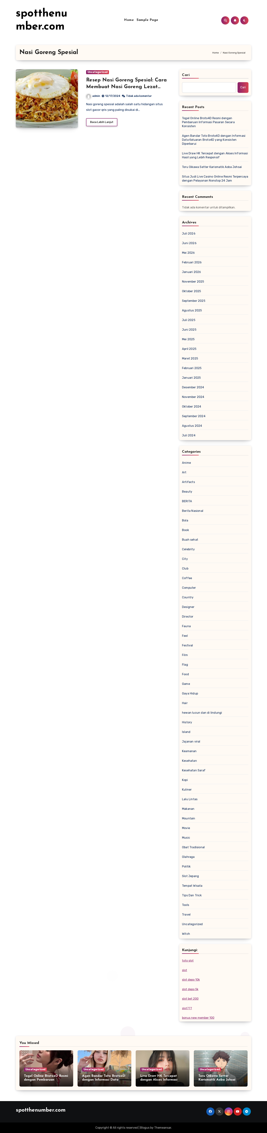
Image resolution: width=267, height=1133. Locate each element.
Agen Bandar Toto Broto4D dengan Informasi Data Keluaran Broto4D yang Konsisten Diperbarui (213, 139)
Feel (185, 636)
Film (185, 655)
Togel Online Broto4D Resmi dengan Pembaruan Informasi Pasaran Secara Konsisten (208, 122)
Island (186, 732)
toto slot (188, 960)
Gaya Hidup (190, 693)
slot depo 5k (190, 989)
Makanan (188, 809)
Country (187, 597)
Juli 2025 (188, 320)
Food (185, 674)
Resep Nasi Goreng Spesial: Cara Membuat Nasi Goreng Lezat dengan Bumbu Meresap (126, 87)
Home (129, 20)
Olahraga (188, 857)
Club (185, 568)
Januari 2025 (191, 377)
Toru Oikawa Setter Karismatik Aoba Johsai (212, 167)
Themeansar (162, 1127)
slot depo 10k (191, 979)
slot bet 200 (190, 998)
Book (185, 530)
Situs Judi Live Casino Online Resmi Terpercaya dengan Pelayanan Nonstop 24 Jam (215, 178)
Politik (186, 866)
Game (186, 684)
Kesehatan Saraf (193, 770)
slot (184, 970)
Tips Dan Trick (192, 895)
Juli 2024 (188, 435)
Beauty (187, 491)
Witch (186, 933)
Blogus (144, 1127)
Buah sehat (190, 539)
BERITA (187, 501)
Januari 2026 (191, 272)
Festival (187, 645)
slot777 (187, 1008)
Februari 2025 (192, 368)
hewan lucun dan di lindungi (202, 712)
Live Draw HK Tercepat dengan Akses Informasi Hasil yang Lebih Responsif (215, 155)
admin (96, 96)
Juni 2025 (189, 329)
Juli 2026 (188, 233)
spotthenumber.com (41, 1110)
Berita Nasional (192, 511)
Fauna (186, 626)
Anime (186, 462)
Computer (189, 587)
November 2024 (193, 397)
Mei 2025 (188, 339)
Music (186, 837)
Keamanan (189, 751)
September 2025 (193, 301)
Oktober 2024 (191, 406)
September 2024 (193, 416)
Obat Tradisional (193, 847)
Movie (186, 828)
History (187, 722)
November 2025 (193, 281)
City (185, 559)
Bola (185, 520)
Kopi (185, 780)
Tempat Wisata (192, 885)
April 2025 (189, 349)
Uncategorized (98, 72)
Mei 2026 (188, 252)
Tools (185, 905)
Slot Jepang (190, 876)
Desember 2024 (193, 387)
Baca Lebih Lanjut (101, 122)
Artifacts (188, 482)
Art (184, 472)
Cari (186, 75)
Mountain (188, 818)
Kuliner (187, 789)
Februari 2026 (192, 262)
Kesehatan (189, 760)
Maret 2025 (190, 358)
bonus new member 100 (198, 1017)
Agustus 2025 (192, 310)
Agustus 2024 (192, 425)
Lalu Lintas (189, 799)
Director (187, 616)
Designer (188, 607)
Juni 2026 (189, 243)
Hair (185, 703)
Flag (185, 664)
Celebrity (188, 549)
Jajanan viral (191, 741)
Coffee (187, 578)
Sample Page (147, 20)
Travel (186, 914)
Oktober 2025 (191, 291)
